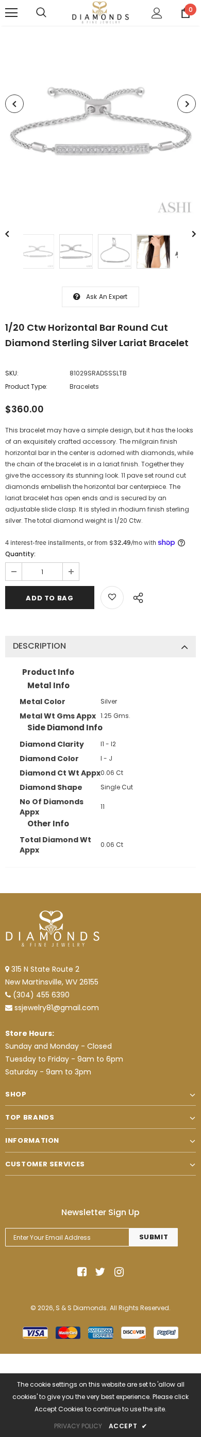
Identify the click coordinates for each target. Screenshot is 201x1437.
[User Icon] (157, 13)
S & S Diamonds (81, 1307)
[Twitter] (98, 1272)
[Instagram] (117, 1272)
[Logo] (100, 12)
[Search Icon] (41, 13)
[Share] (135, 596)
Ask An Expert (107, 296)
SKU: (12, 373)
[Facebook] (80, 1272)
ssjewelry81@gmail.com (56, 1008)
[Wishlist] (112, 597)
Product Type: (26, 386)
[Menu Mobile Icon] (11, 13)
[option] (100, 122)
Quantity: (20, 554)
